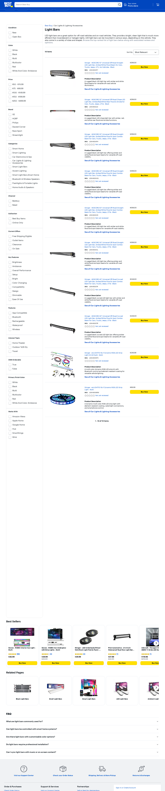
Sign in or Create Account (126, 788)
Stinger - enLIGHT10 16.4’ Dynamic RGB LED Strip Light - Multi (103, 388)
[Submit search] (119, 4)
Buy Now (144, 67)
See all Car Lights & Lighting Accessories (102, 89)
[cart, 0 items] (157, 4)
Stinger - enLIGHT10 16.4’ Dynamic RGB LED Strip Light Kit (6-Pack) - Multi (103, 354)
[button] (131, 4)
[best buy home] (8, 4)
